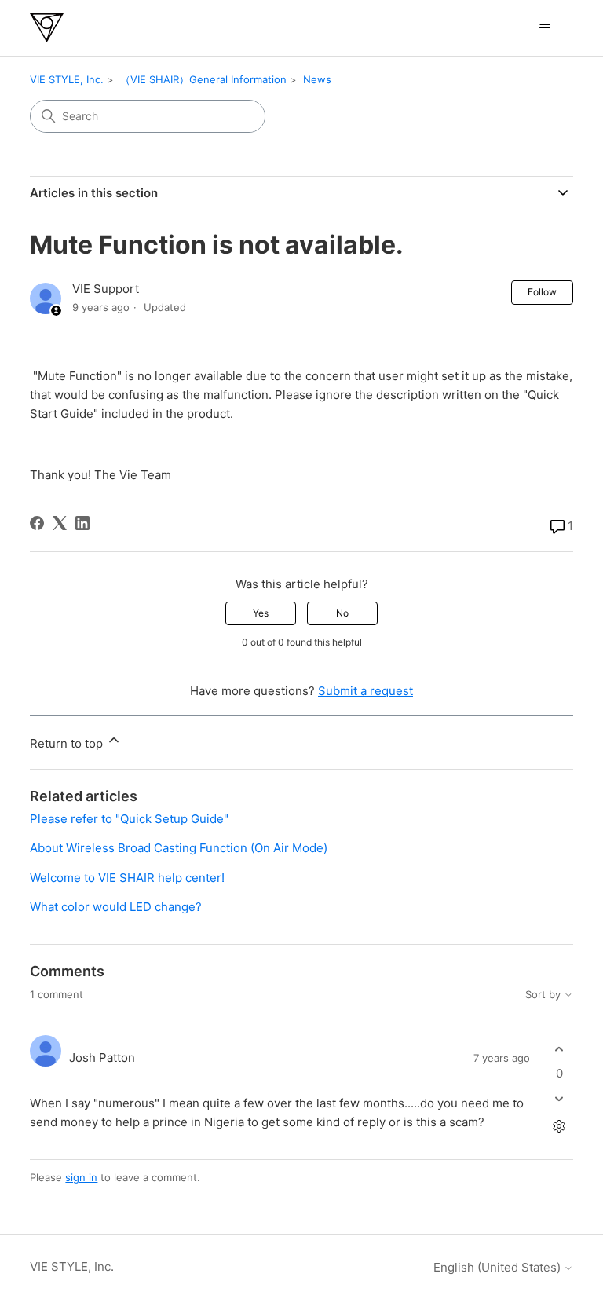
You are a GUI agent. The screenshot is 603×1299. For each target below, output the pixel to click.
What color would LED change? (116, 906)
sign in (81, 1177)
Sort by (544, 995)
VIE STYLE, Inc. (67, 79)
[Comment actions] (559, 1126)
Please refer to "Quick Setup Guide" (129, 818)
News (317, 79)
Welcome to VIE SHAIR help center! (127, 877)
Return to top (68, 743)
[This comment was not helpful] (559, 1099)
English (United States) (498, 1267)
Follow (542, 292)
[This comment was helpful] (559, 1049)
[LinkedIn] (82, 523)
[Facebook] (37, 523)
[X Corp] (60, 523)
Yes (261, 613)
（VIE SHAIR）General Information (203, 79)
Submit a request (365, 690)
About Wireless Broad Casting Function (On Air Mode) (178, 847)
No (342, 613)
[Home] (47, 27)
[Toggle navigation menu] (545, 28)
